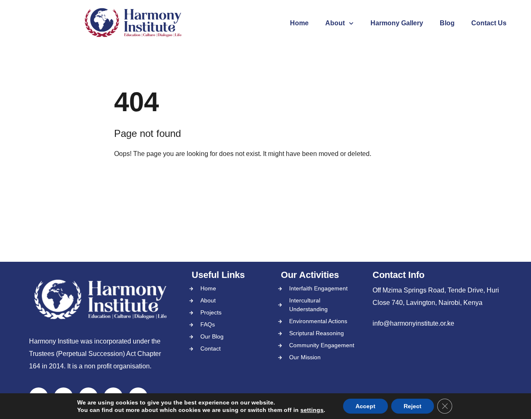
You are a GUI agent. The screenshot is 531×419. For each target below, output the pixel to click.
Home (299, 23)
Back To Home (149, 179)
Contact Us (489, 23)
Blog (447, 23)
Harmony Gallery (396, 23)
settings (312, 410)
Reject (412, 406)
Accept (365, 406)
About (335, 23)
